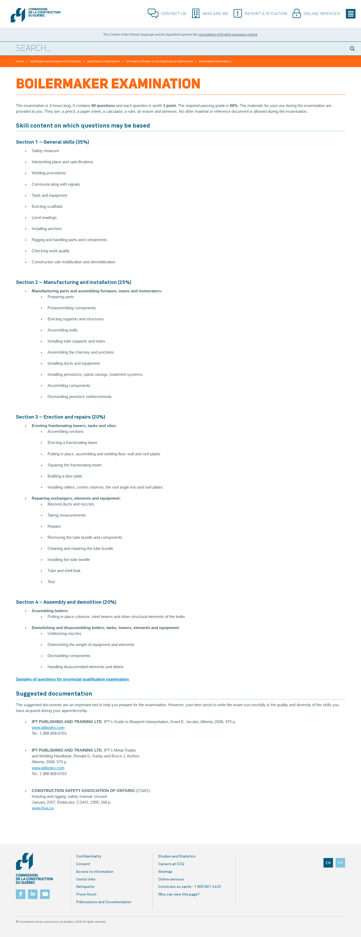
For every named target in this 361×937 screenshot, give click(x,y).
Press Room (86, 894)
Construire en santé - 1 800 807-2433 (189, 887)
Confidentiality (88, 856)
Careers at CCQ (171, 864)
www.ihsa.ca (43, 808)
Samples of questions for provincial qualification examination (72, 679)
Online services (322, 14)
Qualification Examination (103, 61)
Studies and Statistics (177, 856)
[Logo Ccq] (34, 868)
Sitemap (165, 872)
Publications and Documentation (103, 902)
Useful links (85, 879)
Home (20, 61)
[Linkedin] (33, 892)
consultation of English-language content (227, 34)
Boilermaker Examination (215, 61)
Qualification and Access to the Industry (55, 61)
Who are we (215, 14)
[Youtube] (45, 894)
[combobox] (172, 49)
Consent (83, 864)
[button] (353, 48)
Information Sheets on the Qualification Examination (159, 61)
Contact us (173, 14)
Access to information (94, 872)
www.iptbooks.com (48, 727)
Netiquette (85, 887)
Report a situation (266, 14)
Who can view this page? (179, 894)
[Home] (35, 15)
